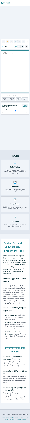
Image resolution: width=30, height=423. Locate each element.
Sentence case (12, 99)
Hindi (3, 417)
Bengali (12, 417)
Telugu (26, 417)
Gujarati (19, 419)
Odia (7, 417)
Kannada (6, 419)
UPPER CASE (25, 99)
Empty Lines (4, 99)
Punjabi (24, 419)
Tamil (21, 417)
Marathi (17, 417)
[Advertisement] (15, 22)
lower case (18, 99)
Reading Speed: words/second (10, 109)
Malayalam (13, 419)
